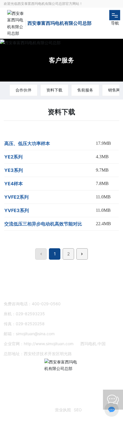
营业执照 (63, 409)
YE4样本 (13, 183)
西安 (28, 402)
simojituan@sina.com (35, 333)
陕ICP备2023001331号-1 (29, 409)
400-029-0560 (46, 303)
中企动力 (14, 402)
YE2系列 (13, 157)
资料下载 (54, 90)
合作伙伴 (23, 90)
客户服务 (61, 60)
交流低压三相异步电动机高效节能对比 (43, 224)
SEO (78, 409)
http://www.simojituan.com (49, 343)
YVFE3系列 (16, 210)
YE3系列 (13, 170)
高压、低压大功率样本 (27, 143)
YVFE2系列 (16, 197)
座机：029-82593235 (24, 313)
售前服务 (85, 90)
